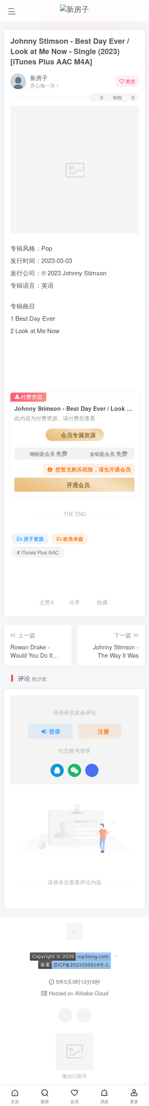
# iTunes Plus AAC (38, 552)
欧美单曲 (73, 538)
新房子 (39, 77)
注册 (103, 731)
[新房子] (74, 930)
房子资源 (33, 538)
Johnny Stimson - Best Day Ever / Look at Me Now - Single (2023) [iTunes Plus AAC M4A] (69, 51)
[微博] (84, 1015)
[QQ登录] (57, 770)
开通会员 (78, 485)
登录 (54, 731)
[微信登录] (74, 770)
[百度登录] (92, 770)
